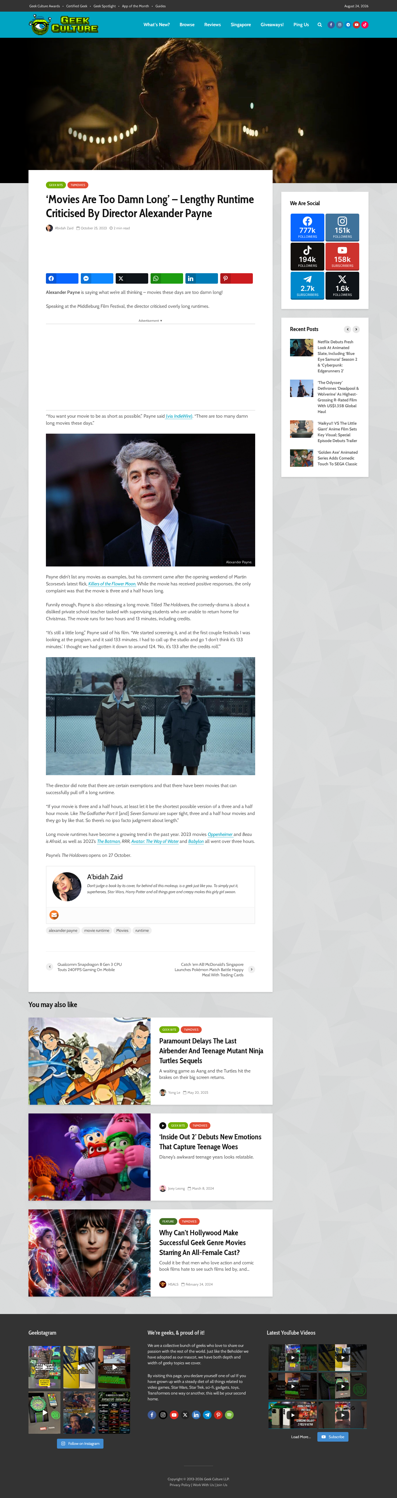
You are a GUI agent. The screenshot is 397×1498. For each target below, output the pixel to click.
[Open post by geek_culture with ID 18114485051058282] (44, 1412)
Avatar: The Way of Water (155, 841)
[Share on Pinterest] (236, 278)
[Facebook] (152, 1415)
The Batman (108, 841)
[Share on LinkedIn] (201, 278)
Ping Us (301, 24)
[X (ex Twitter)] (185, 1415)
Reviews (212, 24)
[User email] (54, 915)
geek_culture (44, 1350)
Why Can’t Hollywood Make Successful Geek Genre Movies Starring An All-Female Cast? (202, 1242)
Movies (122, 930)
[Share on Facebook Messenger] (97, 278)
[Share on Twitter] (132, 278)
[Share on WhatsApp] (167, 278)
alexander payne (63, 930)
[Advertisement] (151, 253)
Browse (187, 24)
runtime (142, 930)
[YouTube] (174, 1415)
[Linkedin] (196, 1415)
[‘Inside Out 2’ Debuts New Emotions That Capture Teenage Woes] (89, 1157)
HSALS (172, 1284)
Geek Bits (56, 185)
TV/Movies (78, 185)
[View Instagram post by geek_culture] (57, 1385)
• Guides (159, 6)
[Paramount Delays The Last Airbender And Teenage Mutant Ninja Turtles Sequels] (89, 1061)
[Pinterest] (218, 1415)
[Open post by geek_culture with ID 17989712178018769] (79, 1412)
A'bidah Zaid (64, 228)
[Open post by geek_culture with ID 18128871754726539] (79, 1367)
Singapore (241, 24)
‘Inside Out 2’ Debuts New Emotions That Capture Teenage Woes (210, 1141)
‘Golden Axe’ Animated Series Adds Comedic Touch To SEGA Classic (338, 458)
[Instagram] (163, 1415)
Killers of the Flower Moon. (112, 584)
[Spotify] (229, 1415)
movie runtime (96, 930)
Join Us (222, 1485)
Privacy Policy (180, 1485)
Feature (168, 1221)
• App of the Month (133, 6)
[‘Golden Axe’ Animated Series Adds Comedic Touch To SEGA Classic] (301, 457)
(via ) (178, 416)
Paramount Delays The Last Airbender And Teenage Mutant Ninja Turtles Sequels (211, 1050)
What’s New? (157, 24)
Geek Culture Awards (44, 6)
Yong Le (173, 1092)
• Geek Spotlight (103, 6)
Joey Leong (176, 1188)
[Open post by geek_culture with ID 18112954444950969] (44, 1367)
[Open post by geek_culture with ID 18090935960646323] (114, 1367)
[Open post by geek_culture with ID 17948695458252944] (114, 1412)
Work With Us (203, 1485)
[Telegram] (207, 1415)
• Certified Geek (74, 6)
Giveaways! (272, 24)
